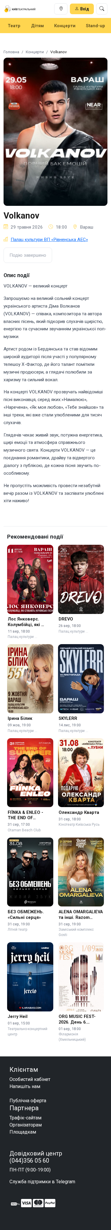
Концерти (64, 25)
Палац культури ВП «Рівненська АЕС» (49, 239)
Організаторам (25, 1125)
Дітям (37, 25)
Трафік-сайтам (25, 1118)
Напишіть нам (24, 1086)
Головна (11, 51)
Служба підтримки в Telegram (42, 1181)
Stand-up (95, 25)
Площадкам (22, 1132)
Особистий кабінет (29, 1079)
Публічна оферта (27, 1100)
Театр (14, 25)
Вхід (84, 9)
